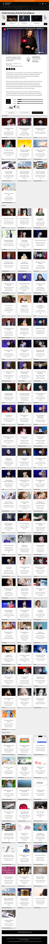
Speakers (14, 6)
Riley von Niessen (9, 63)
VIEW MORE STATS (11, 113)
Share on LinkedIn (12, 69)
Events (32, 9)
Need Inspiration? (36, 56)
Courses (9, 6)
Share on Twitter (9, 69)
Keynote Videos (35, 60)
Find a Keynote (20, 6)
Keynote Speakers (35, 61)
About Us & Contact (11, 938)
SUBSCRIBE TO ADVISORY (37, 112)
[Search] (40, 4)
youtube (20, 65)
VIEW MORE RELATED (24, 932)
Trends (8, 941)
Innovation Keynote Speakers (22, 938)
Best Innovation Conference (35, 938)
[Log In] (43, 4)
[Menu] (45, 3)
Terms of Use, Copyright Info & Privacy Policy (32, 941)
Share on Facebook (7, 69)
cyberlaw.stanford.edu (15, 65)
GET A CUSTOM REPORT (24, 112)
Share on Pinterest (14, 69)
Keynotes (5, 6)
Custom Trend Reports (24, 939)
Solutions (26, 9)
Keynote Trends (9, 64)
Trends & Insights (18, 9)
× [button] (47, 1)
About (26, 6)
